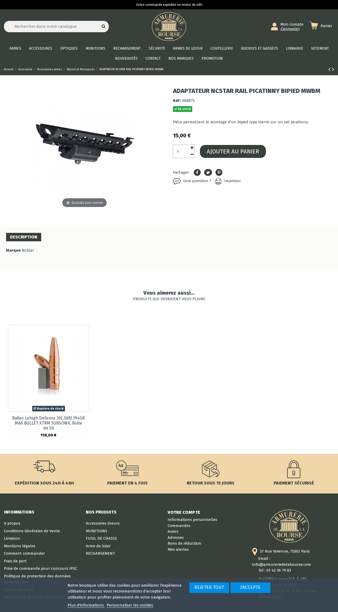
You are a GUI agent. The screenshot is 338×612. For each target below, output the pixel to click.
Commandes (179, 525)
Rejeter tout (209, 587)
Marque (13, 250)
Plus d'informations (86, 605)
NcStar (28, 250)
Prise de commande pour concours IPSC (40, 568)
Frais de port (15, 561)
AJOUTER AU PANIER (233, 151)
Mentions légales (19, 546)
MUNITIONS (96, 531)
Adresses (176, 537)
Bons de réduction (184, 543)
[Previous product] (330, 69)
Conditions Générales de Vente (32, 531)
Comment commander (24, 553)
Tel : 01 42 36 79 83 (274, 570)
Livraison (12, 538)
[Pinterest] (218, 172)
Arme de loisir (98, 546)
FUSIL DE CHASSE (101, 538)
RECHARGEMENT (100, 553)
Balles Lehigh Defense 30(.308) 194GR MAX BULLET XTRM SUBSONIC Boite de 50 (48, 423)
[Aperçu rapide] (85, 333)
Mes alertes (178, 549)
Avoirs (173, 531)
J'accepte (250, 587)
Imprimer (232, 180)
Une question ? (197, 180)
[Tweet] (208, 172)
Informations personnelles (192, 519)
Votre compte (184, 512)
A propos (12, 523)
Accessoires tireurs (103, 523)
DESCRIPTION (23, 236)
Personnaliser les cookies (130, 605)
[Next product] (333, 69)
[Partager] (197, 172)
